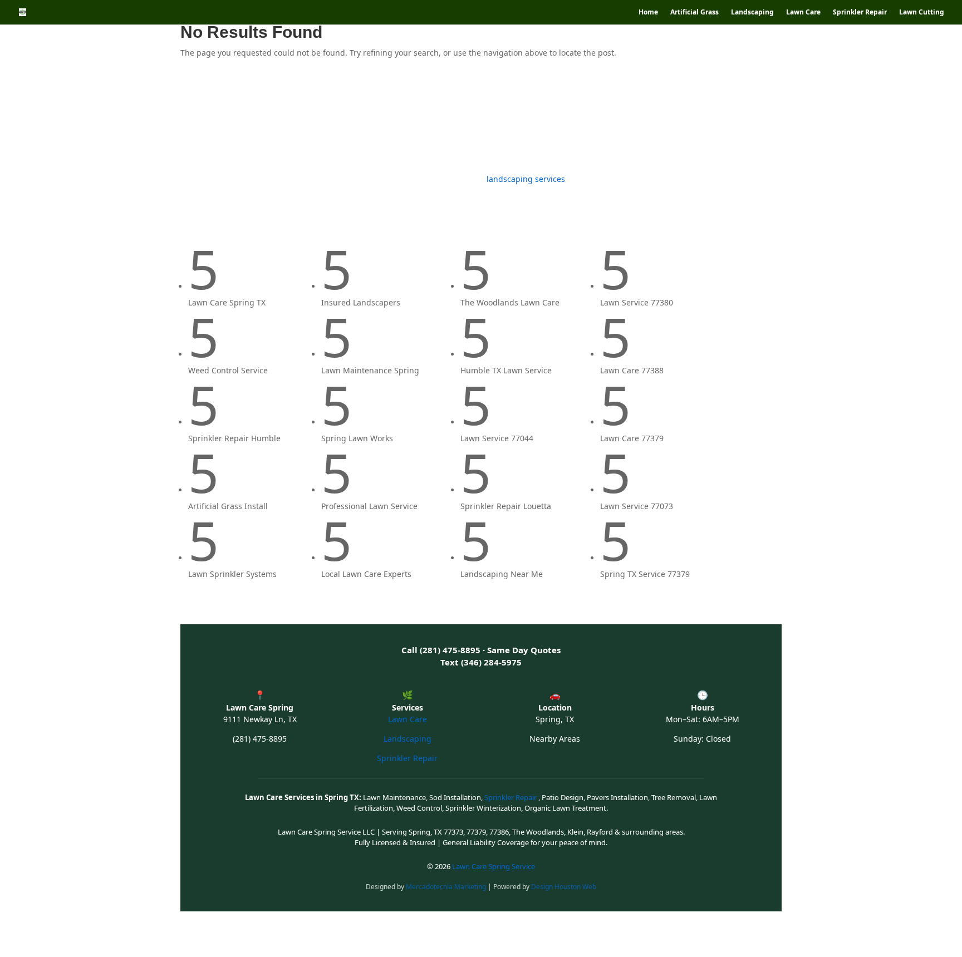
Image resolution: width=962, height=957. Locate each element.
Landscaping (752, 12)
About (757, 121)
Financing (656, 121)
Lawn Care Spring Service (493, 866)
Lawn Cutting (921, 12)
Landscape (269, 121)
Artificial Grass (694, 12)
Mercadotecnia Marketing (447, 886)
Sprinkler (445, 121)
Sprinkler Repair (860, 12)
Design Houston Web (563, 886)
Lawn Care (803, 12)
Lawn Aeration (515, 121)
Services (317, 121)
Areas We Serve (585, 121)
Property (716, 121)
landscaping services (526, 179)
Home (648, 12)
